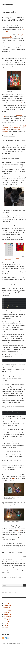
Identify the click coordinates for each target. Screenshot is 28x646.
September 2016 (7, 620)
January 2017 (6, 612)
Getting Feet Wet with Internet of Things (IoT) (13, 19)
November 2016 (7, 616)
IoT (12, 575)
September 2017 (7, 607)
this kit (19, 530)
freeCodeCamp (21, 575)
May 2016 (5, 627)
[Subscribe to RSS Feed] (3, 638)
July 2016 (5, 623)
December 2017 (7, 605)
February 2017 (7, 610)
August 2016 (6, 621)
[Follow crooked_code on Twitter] (6, 638)
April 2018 (6, 603)
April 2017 (6, 609)
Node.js (15, 577)
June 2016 (5, 625)
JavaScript (15, 575)
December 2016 (7, 614)
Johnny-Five (21, 102)
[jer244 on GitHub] (8, 638)
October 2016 (6, 618)
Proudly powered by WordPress (16, 643)
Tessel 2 (19, 577)
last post (16, 24)
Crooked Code (7, 4)
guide (13, 478)
